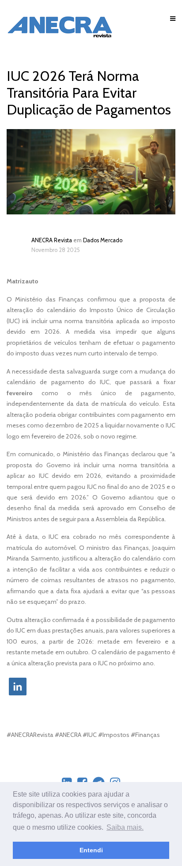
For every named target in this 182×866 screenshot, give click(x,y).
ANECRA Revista (51, 240)
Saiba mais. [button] (125, 827)
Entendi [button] (91, 850)
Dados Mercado (102, 240)
